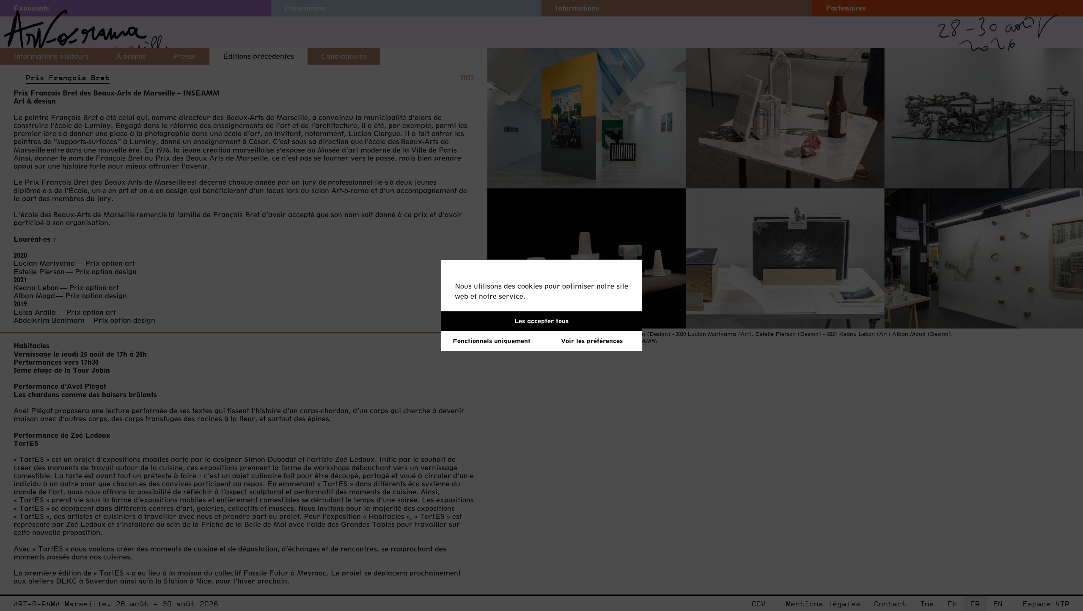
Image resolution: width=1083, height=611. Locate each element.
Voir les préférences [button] (592, 340)
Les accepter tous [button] (541, 321)
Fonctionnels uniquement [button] (492, 340)
